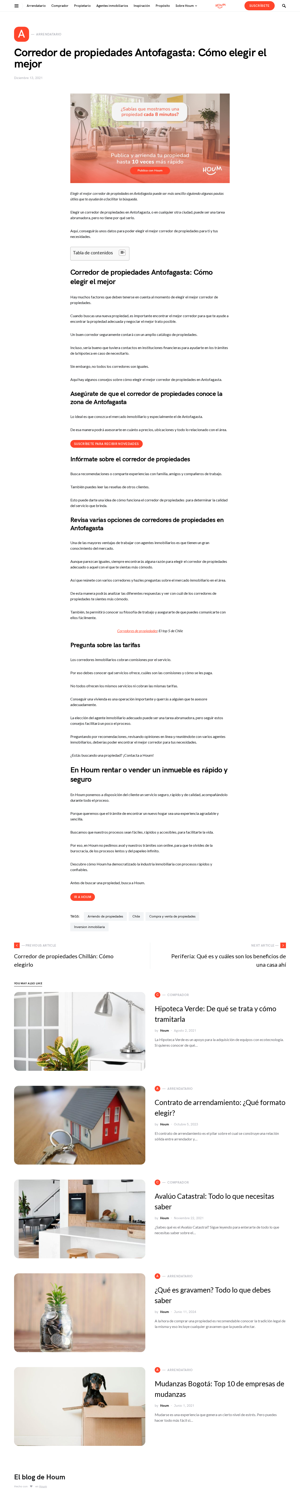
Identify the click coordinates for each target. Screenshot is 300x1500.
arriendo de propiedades (105, 916)
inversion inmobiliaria (89, 927)
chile (136, 916)
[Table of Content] (122, 253)
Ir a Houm (82, 897)
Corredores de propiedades (137, 630)
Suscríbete (259, 6)
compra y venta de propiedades (172, 916)
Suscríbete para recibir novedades (106, 444)
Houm (164, 1031)
